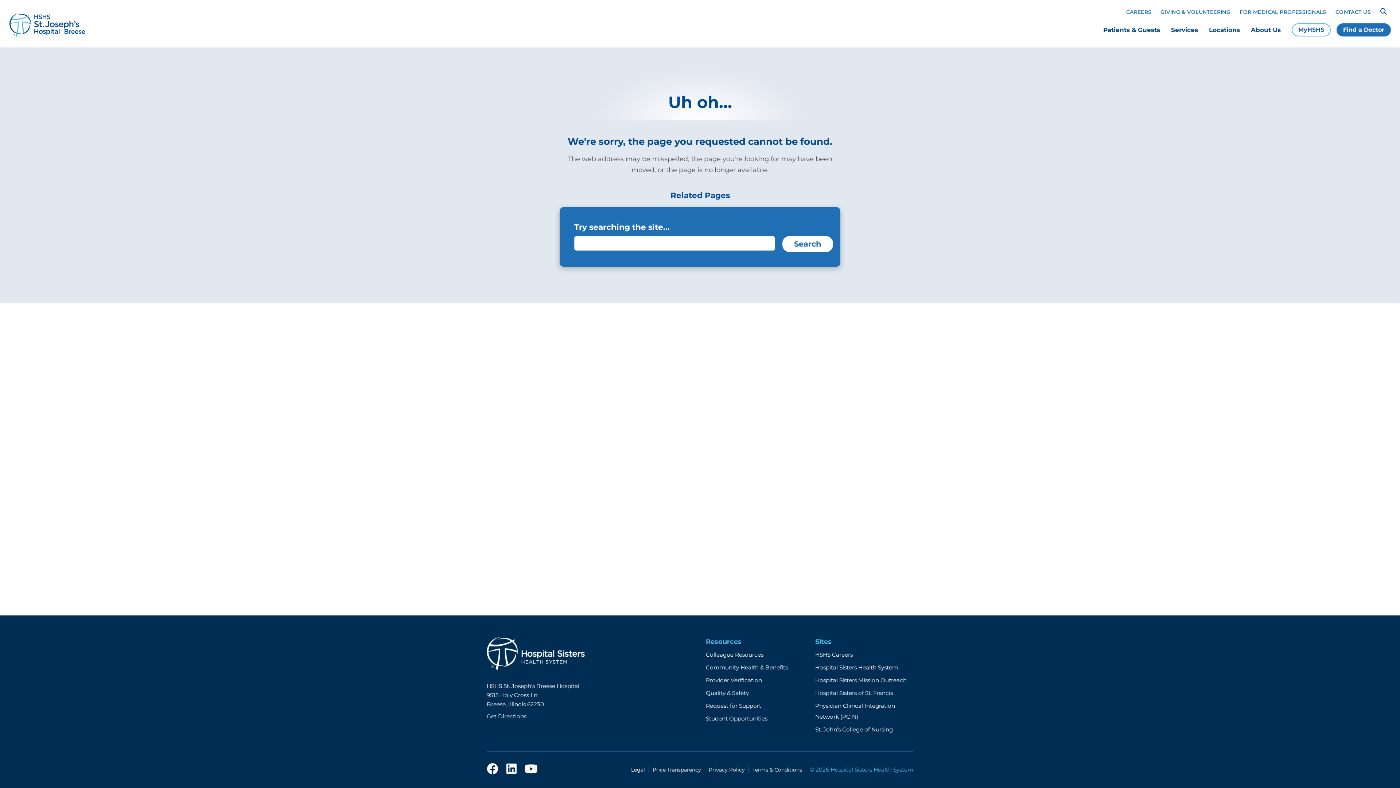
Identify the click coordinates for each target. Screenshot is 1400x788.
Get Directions (506, 716)
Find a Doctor (1363, 29)
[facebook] (492, 769)
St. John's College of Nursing (854, 729)
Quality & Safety (727, 693)
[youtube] (531, 769)
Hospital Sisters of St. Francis (854, 693)
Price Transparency (677, 769)
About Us (1266, 30)
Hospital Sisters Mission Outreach (861, 680)
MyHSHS (1311, 29)
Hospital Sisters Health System (856, 667)
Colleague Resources (734, 654)
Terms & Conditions (777, 769)
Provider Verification (734, 680)
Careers (1139, 12)
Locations (1224, 30)
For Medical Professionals (1283, 12)
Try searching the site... (622, 227)
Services (1184, 30)
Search (807, 243)
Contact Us (1353, 12)
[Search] (1383, 11)
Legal (638, 769)
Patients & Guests (1131, 30)
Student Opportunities (736, 718)
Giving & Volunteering (1195, 12)
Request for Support (733, 705)
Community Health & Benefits (747, 667)
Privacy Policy (727, 769)
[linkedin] (511, 769)
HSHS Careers (834, 654)
